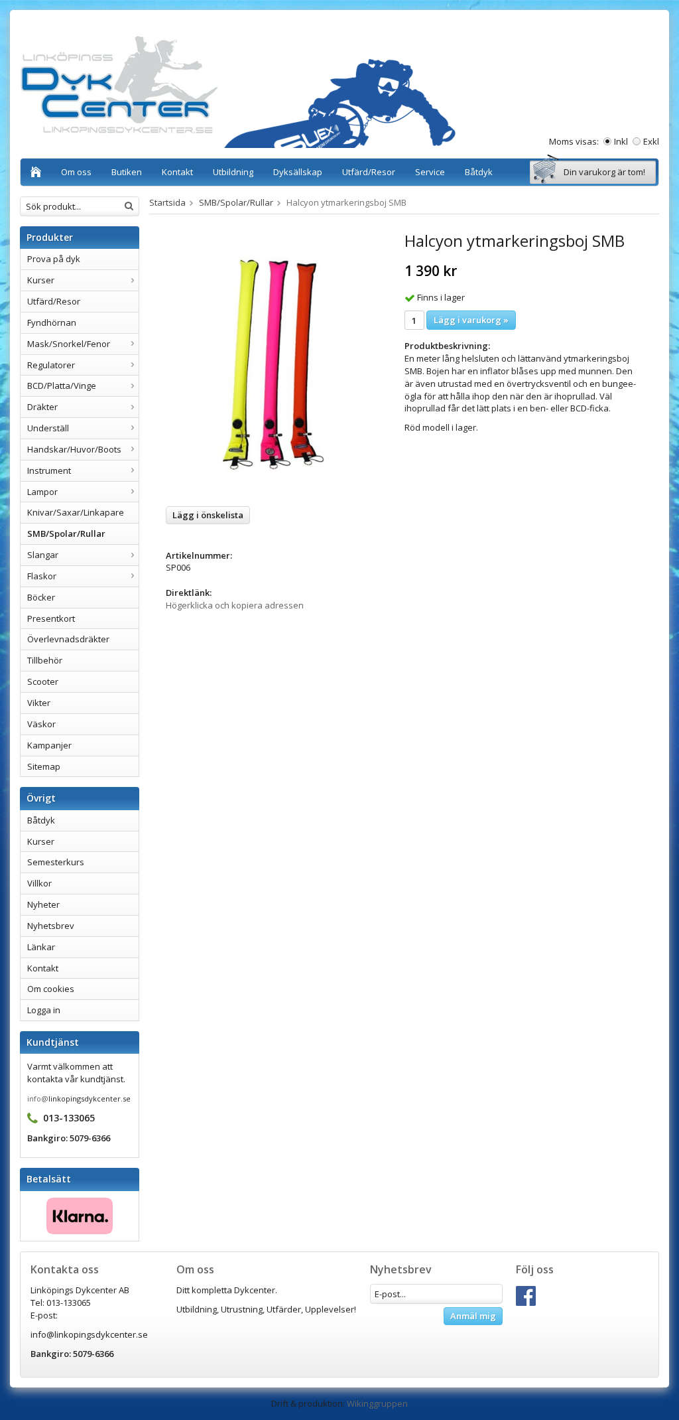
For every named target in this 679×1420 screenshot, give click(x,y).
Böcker (41, 597)
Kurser (40, 280)
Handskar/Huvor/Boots (74, 449)
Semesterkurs (55, 862)
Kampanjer (49, 745)
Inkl (621, 141)
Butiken (126, 172)
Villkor (39, 883)
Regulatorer (51, 365)
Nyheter (43, 904)
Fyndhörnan (51, 322)
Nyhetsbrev (50, 926)
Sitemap (43, 766)
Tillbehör (44, 660)
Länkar (41, 947)
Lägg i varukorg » (471, 320)
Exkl (651, 141)
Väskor (41, 724)
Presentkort (51, 618)
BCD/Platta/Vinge (61, 385)
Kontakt (177, 172)
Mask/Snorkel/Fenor (68, 344)
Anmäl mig (473, 1316)
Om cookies (50, 989)
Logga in (43, 1010)
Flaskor (41, 576)
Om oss (76, 172)
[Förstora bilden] (273, 364)
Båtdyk (479, 172)
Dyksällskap (297, 172)
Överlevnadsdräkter (68, 639)
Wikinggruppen (377, 1403)
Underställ (48, 428)
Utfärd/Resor (368, 172)
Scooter (42, 681)
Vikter (38, 703)
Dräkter (42, 407)
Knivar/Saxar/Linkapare (75, 512)
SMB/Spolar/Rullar (66, 533)
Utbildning (233, 172)
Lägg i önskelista (207, 515)
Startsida (167, 202)
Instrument (49, 470)
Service (430, 172)
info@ (37, 1098)
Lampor (42, 492)
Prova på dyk (53, 259)
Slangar (42, 555)
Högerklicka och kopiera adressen (235, 605)
